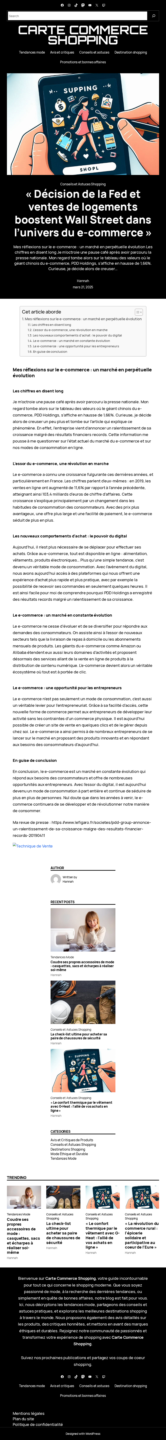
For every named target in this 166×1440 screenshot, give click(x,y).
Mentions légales (29, 1413)
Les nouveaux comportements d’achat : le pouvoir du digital (77, 335)
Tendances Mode (62, 957)
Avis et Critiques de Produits (72, 1140)
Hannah (83, 281)
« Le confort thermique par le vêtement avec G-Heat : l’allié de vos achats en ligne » (81, 1106)
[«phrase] (33, 846)
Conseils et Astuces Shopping (82, 184)
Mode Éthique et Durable (69, 1154)
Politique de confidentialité (38, 1424)
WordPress (93, 1434)
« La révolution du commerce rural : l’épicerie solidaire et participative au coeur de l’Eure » (142, 1235)
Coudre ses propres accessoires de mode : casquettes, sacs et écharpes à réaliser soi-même (82, 966)
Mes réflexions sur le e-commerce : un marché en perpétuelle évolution (83, 319)
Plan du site (23, 1418)
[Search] (153, 15)
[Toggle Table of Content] (137, 312)
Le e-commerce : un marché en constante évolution (71, 340)
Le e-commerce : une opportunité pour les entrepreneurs (76, 346)
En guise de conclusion (50, 351)
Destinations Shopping (68, 1149)
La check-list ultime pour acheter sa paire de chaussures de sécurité (79, 1036)
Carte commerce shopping (83, 34)
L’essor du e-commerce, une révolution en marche (70, 330)
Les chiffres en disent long (51, 324)
